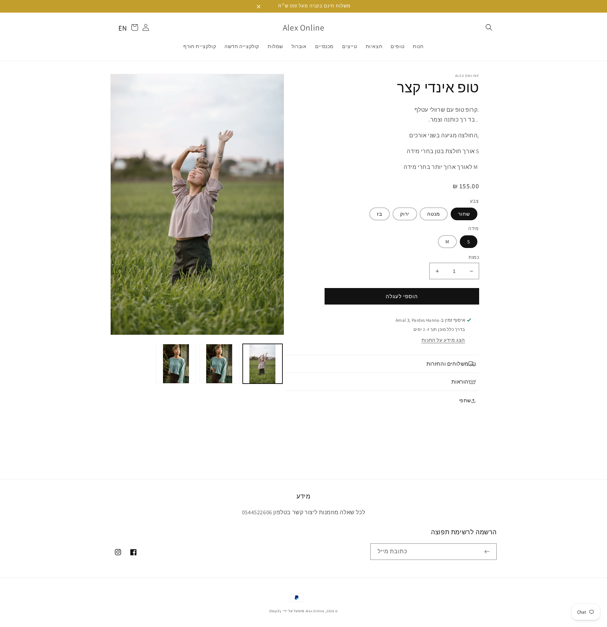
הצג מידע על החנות (443, 340)
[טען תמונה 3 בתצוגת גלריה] (176, 364)
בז (379, 214)
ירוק (405, 214)
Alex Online (315, 611)
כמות (474, 257)
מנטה (433, 214)
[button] (489, 27)
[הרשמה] (488, 551)
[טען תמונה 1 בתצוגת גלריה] (262, 364)
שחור (464, 214)
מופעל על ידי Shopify (287, 611)
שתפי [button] (465, 400)
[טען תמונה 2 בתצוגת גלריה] (219, 364)
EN (122, 28)
